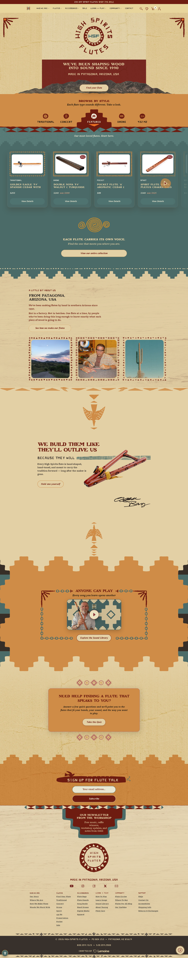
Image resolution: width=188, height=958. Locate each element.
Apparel (80, 915)
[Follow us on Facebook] (94, 886)
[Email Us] (116, 886)
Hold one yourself (50, 484)
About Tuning (102, 907)
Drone (59, 907)
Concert (60, 904)
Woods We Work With (40, 907)
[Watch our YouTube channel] (71, 886)
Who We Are (35, 893)
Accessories (83, 893)
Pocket (59, 922)
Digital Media (83, 911)
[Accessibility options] (5, 953)
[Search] (141, 8)
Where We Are (36, 900)
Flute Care (100, 911)
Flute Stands (83, 900)
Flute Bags (82, 897)
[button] (94, 614)
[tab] (45, 118)
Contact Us (143, 900)
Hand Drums (83, 907)
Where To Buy (121, 900)
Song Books (82, 904)
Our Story (34, 897)
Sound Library (102, 904)
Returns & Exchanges (148, 911)
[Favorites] (147, 9)
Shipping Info (144, 907)
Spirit (59, 911)
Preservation (62, 918)
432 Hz (59, 915)
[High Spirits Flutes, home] (28, 8)
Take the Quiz (94, 722)
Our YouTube (121, 907)
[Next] (165, 183)
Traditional (61, 900)
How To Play (101, 897)
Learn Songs (101, 900)
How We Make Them (39, 904)
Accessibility (144, 904)
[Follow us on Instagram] (83, 886)
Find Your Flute (63, 897)
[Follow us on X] (105, 886)
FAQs (140, 897)
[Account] (159, 9)
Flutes (59, 893)
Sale (58, 925)
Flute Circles (121, 897)
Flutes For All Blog (123, 904)
